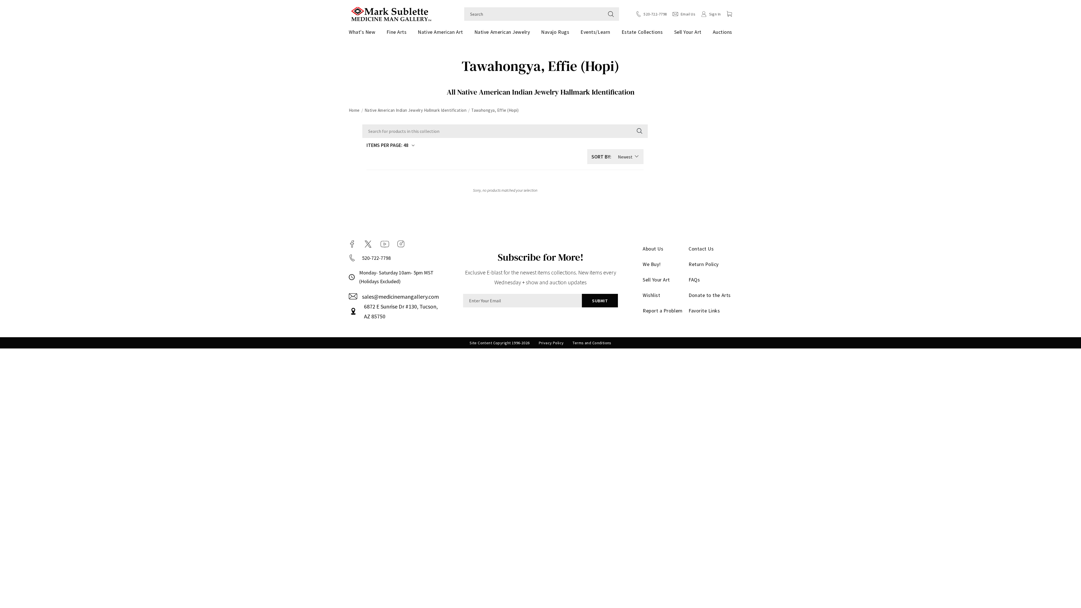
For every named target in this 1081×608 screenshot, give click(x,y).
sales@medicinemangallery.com (400, 296)
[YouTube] (385, 244)
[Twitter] (368, 244)
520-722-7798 (376, 258)
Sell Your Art (688, 32)
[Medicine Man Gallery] (391, 13)
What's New (362, 32)
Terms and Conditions (592, 342)
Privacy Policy (551, 342)
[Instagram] (400, 244)
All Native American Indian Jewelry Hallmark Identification (541, 92)
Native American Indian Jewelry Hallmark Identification (415, 110)
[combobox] (533, 14)
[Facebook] (352, 244)
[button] (729, 14)
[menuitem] (364, 32)
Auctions (722, 32)
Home (354, 110)
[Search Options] (639, 131)
